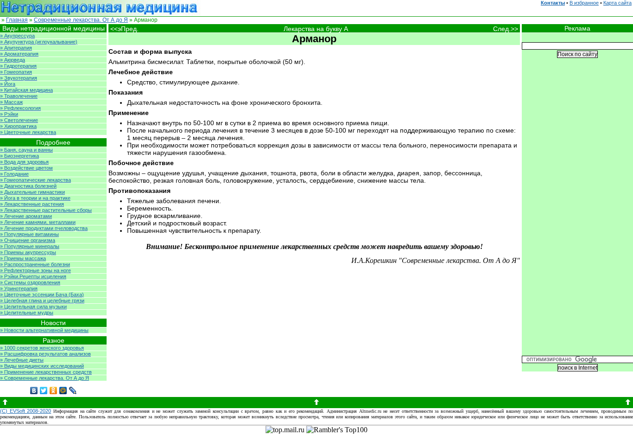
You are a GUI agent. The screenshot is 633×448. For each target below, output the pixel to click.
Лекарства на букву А (316, 28)
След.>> (506, 28)
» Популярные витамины (29, 234)
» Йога (7, 84)
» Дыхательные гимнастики (32, 192)
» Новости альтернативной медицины (44, 330)
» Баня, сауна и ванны (26, 150)
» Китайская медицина (26, 90)
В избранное (584, 3)
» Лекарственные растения (32, 204)
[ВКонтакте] (34, 390)
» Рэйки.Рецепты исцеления (33, 276)
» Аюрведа (12, 60)
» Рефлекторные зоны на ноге (35, 270)
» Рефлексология (20, 108)
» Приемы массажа (23, 258)
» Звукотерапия (18, 78)
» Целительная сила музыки (33, 306)
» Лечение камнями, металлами (38, 222)
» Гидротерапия (18, 66)
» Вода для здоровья (24, 162)
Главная (17, 20)
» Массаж (11, 102)
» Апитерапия (16, 48)
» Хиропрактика (18, 126)
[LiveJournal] (73, 390)
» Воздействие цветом (26, 168)
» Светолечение (19, 120)
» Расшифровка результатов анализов (45, 354)
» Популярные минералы (29, 246)
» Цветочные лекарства (28, 132)
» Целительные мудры (26, 312)
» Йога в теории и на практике (35, 198)
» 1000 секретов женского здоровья (42, 348)
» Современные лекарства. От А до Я (44, 378)
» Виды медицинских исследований (42, 366)
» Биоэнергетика (19, 156)
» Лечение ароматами (26, 216)
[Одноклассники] (53, 390)
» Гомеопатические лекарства (35, 180)
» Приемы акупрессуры (28, 252)
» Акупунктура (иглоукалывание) (38, 42)
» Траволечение (19, 96)
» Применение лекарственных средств (46, 372)
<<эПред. (124, 28)
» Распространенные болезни (35, 264)
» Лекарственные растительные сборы (46, 210)
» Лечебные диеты (22, 360)
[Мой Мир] (63, 390)
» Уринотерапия (19, 288)
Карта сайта (617, 3)
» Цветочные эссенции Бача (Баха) (42, 294)
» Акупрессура (17, 35)
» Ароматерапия (19, 54)
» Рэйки (9, 114)
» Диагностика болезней (28, 186)
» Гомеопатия (16, 72)
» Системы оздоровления (30, 282)
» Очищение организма (27, 240)
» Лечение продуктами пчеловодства (44, 228)
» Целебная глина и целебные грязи (42, 300)
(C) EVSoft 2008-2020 (25, 411)
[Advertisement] (577, 214)
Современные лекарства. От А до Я (81, 20)
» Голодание (14, 174)
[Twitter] (44, 390)
